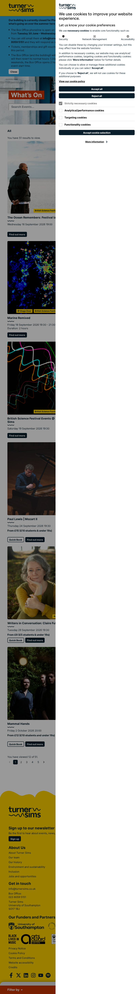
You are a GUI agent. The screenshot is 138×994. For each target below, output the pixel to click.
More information (94, 141)
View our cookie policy (72, 81)
